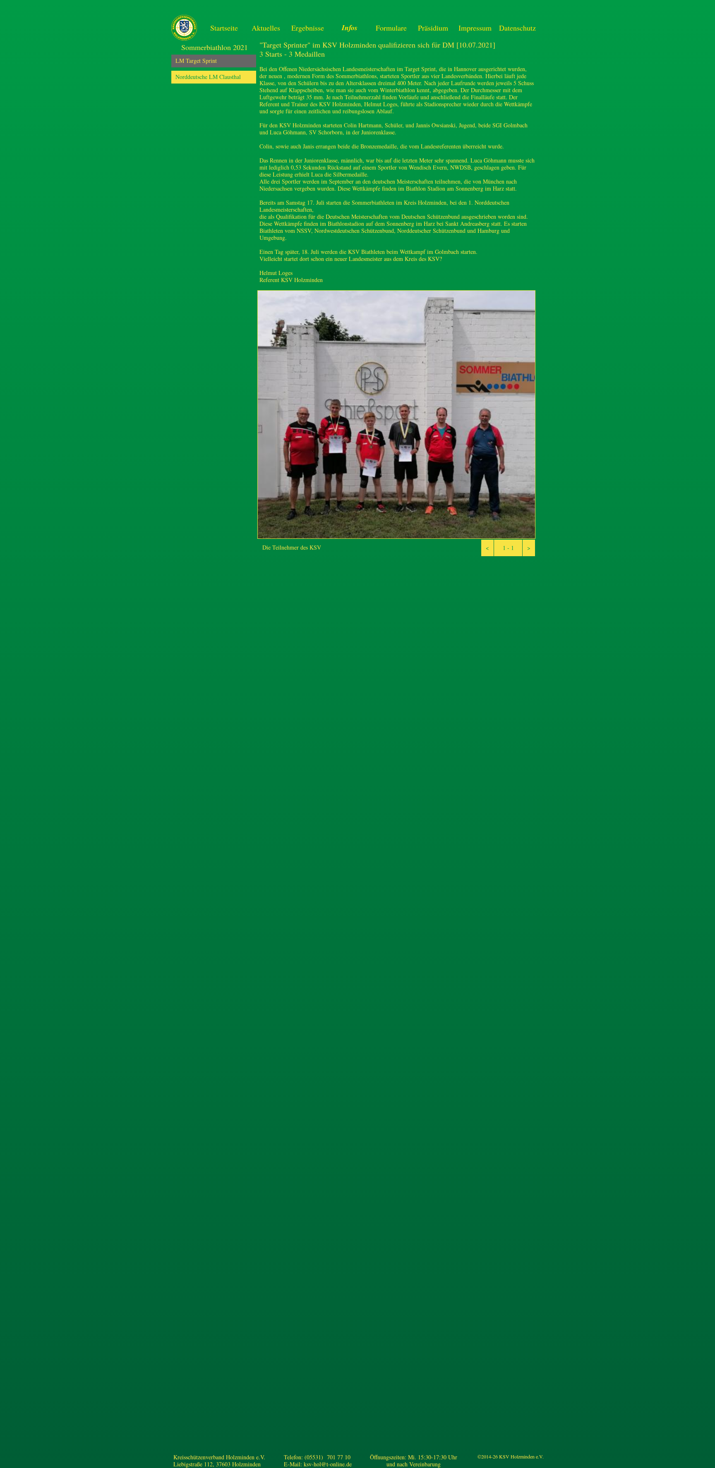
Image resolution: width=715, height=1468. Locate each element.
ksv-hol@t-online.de (328, 1464)
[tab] (213, 61)
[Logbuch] (512, 1463)
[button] (487, 548)
